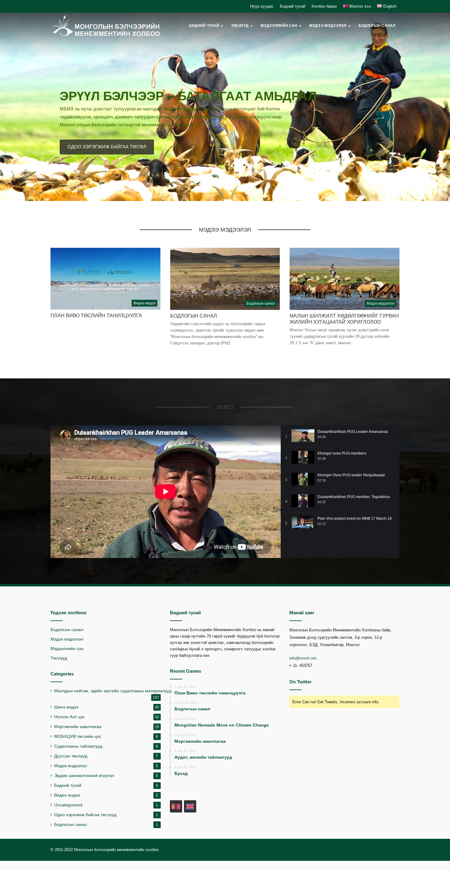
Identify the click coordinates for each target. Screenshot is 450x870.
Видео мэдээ (67, 795)
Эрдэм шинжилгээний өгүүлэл (84, 775)
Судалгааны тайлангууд (78, 746)
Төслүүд (59, 658)
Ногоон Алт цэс (69, 717)
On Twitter (300, 681)
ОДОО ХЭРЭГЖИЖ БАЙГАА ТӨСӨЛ (106, 146)
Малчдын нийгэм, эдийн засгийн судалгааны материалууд (112, 691)
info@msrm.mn (303, 658)
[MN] (176, 806)
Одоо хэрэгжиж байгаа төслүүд (85, 814)
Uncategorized (68, 805)
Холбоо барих (324, 6)
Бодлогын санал (376, 26)
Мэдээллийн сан (67, 648)
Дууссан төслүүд (70, 756)
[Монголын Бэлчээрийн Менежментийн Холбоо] (106, 25)
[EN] (190, 806)
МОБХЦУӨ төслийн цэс (77, 736)
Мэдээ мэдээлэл (327, 26)
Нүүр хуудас (262, 6)
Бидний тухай (292, 6)
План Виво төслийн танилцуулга (96, 315)
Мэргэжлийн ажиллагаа (77, 726)
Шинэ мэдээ (66, 707)
